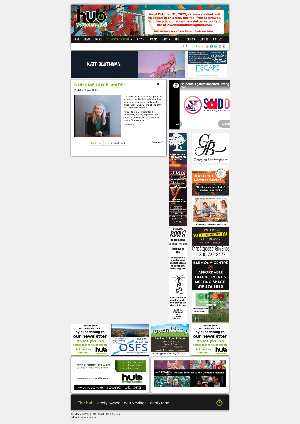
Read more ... (130, 124)
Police (98, 39)
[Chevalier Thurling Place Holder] (128, 64)
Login (192, 46)
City (139, 39)
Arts (165, 39)
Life (177, 39)
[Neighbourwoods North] (210, 307)
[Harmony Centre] (210, 274)
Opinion (191, 39)
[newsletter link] (90, 339)
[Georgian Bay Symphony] (210, 147)
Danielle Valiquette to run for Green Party (99, 84)
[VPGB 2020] (190, 373)
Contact (217, 39)
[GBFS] (178, 179)
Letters (204, 39)
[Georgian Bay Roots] (178, 274)
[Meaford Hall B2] (207, 57)
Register (200, 46)
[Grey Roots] (210, 180)
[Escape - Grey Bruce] (207, 70)
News (87, 39)
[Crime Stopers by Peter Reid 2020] (210, 242)
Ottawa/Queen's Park (118, 39)
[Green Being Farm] (170, 339)
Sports (153, 39)
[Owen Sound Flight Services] (130, 339)
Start (93, 143)
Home (76, 39)
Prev (100, 143)
